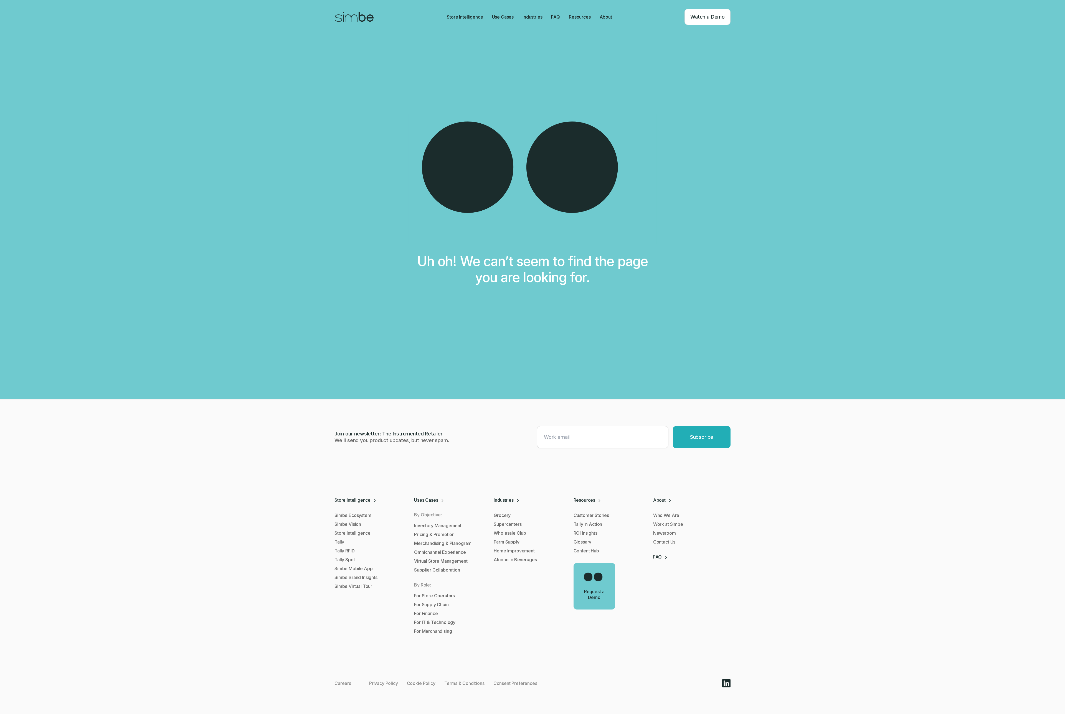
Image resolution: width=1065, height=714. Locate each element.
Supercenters (507, 524)
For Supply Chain (431, 604)
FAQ (555, 17)
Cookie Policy (421, 683)
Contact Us (664, 542)
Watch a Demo (707, 17)
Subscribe (701, 437)
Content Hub (586, 551)
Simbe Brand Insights (355, 577)
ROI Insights (585, 533)
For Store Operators (434, 595)
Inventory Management (438, 525)
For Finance (426, 613)
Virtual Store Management (440, 561)
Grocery (502, 515)
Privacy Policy (383, 683)
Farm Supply (506, 542)
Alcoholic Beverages (515, 559)
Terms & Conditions (464, 683)
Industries (532, 17)
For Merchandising (433, 631)
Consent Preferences (515, 683)
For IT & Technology (434, 622)
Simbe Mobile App (353, 568)
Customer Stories (591, 515)
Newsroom (664, 533)
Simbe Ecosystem (352, 515)
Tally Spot (344, 559)
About (606, 17)
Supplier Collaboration (437, 570)
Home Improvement (514, 551)
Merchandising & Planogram (442, 543)
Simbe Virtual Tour (353, 586)
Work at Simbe (668, 524)
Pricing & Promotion (434, 534)
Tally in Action (588, 524)
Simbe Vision (347, 524)
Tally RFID (344, 551)
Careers (342, 683)
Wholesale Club (510, 533)
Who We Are (666, 515)
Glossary (583, 542)
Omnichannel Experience (440, 552)
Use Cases (503, 17)
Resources (580, 17)
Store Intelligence (465, 17)
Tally (339, 542)
